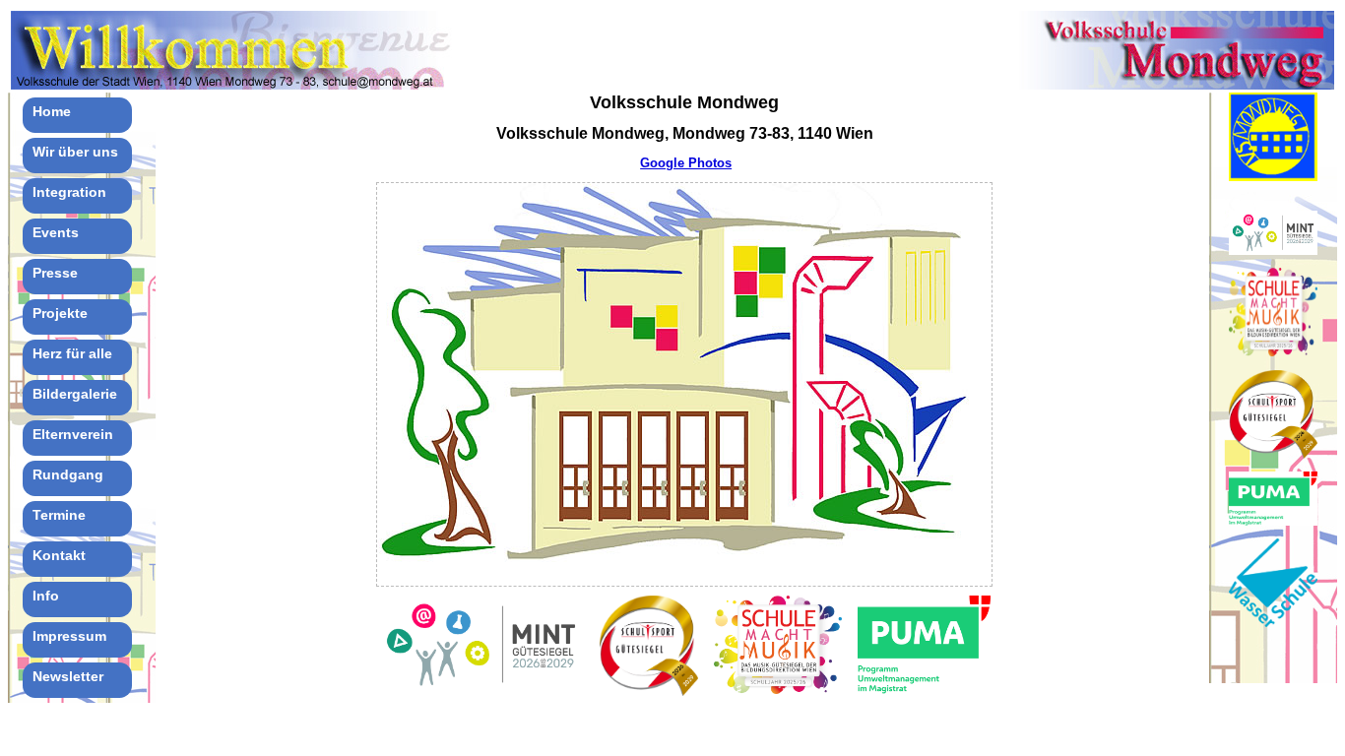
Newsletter (67, 676)
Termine (59, 515)
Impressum (69, 636)
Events (55, 232)
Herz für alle (72, 353)
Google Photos (686, 163)
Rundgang (67, 474)
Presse (55, 273)
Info (45, 595)
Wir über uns (75, 151)
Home (51, 111)
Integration (69, 192)
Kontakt (59, 555)
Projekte (60, 313)
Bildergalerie (74, 394)
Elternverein (72, 434)
